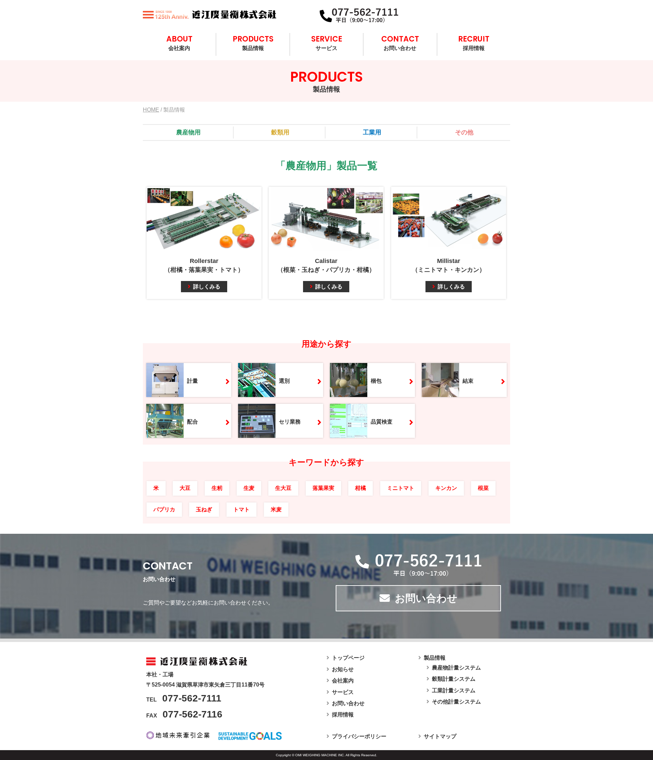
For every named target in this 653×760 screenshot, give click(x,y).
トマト (241, 509)
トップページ (348, 658)
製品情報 (253, 42)
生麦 (249, 488)
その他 (464, 132)
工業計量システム (453, 690)
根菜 (483, 488)
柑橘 (360, 488)
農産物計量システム (456, 668)
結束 (468, 381)
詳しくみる (206, 287)
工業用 (372, 132)
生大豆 (283, 488)
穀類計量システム (453, 679)
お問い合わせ (400, 42)
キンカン (446, 488)
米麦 (276, 509)
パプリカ (164, 509)
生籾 (217, 488)
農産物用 (188, 132)
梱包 (376, 381)
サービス (326, 42)
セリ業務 (290, 422)
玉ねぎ (204, 509)
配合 (192, 422)
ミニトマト (400, 488)
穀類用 (280, 132)
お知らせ (343, 669)
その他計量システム (456, 702)
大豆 (185, 488)
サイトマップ (440, 736)
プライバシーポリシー (359, 736)
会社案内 (179, 42)
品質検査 (381, 422)
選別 (284, 381)
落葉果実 (323, 488)
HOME (151, 110)
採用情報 (473, 42)
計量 (192, 381)
